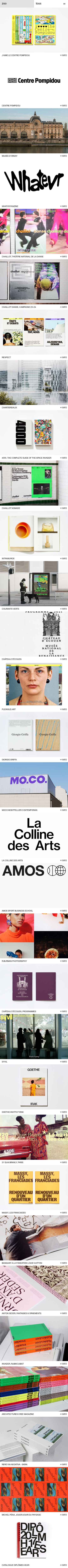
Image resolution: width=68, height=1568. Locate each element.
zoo (4, 3)
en (64, 4)
